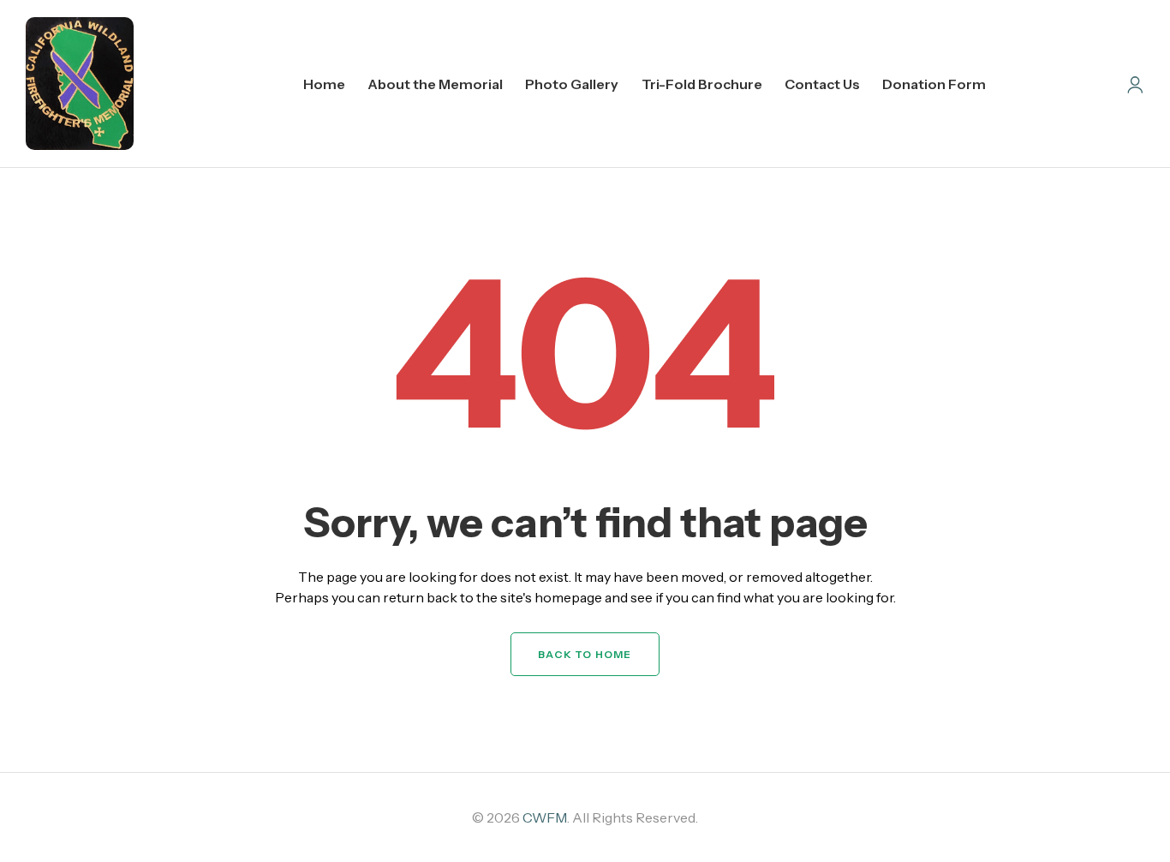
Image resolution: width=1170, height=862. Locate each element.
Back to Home (584, 654)
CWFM (544, 817)
